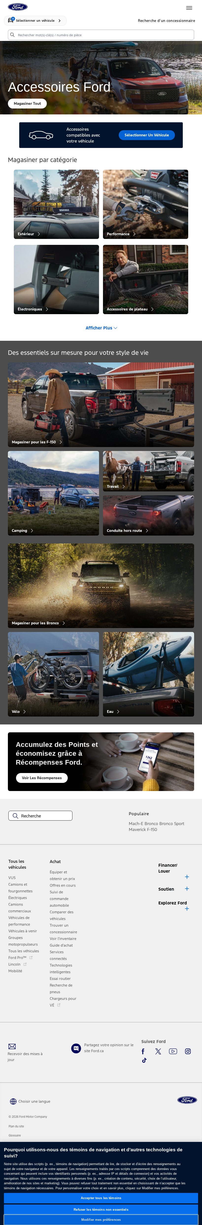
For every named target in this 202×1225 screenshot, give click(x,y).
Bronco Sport (171, 823)
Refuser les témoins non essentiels (101, 1209)
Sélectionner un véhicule (147, 135)
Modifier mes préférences (101, 1220)
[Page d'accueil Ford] (187, 1100)
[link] (16, 1126)
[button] (64, 863)
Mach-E (136, 823)
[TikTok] (144, 1060)
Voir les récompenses (42, 777)
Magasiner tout (27, 103)
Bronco (151, 823)
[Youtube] (173, 1051)
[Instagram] (188, 1051)
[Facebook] (144, 1051)
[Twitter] (158, 1051)
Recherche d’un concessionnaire (166, 20)
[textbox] (40, 816)
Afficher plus (99, 328)
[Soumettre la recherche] (12, 35)
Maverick (137, 829)
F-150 (152, 829)
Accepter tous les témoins (101, 1198)
